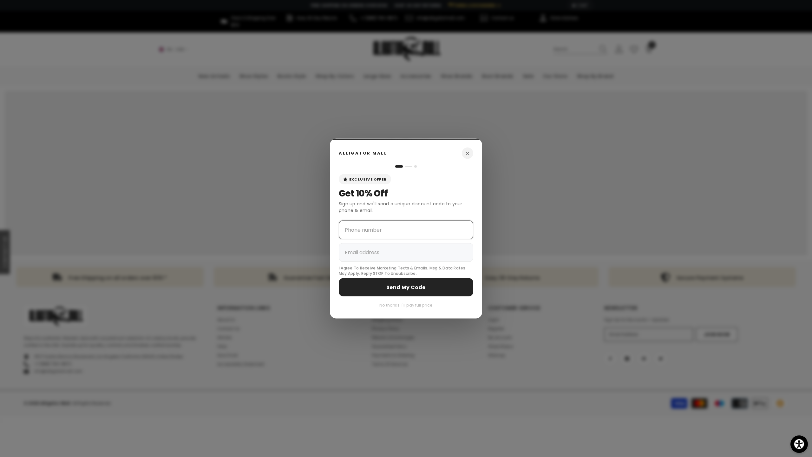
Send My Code (406, 287)
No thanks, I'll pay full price (406, 305)
